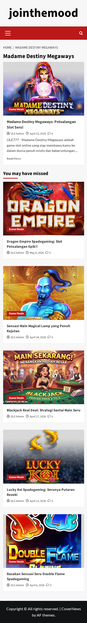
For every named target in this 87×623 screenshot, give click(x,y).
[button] (8, 32)
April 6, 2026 (37, 585)
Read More (14, 158)
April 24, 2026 (38, 337)
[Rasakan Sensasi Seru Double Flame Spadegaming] (43, 541)
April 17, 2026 (38, 417)
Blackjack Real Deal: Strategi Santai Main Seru (43, 410)
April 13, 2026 (38, 501)
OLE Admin (17, 134)
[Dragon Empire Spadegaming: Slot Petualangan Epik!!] (43, 208)
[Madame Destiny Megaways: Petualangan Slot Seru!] (43, 89)
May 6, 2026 (37, 253)
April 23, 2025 (38, 134)
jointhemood (43, 13)
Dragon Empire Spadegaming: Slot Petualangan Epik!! (34, 244)
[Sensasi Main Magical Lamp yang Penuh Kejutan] (43, 293)
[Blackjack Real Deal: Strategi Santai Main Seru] (43, 377)
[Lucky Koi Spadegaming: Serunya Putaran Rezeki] (43, 456)
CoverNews (71, 608)
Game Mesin (16, 109)
